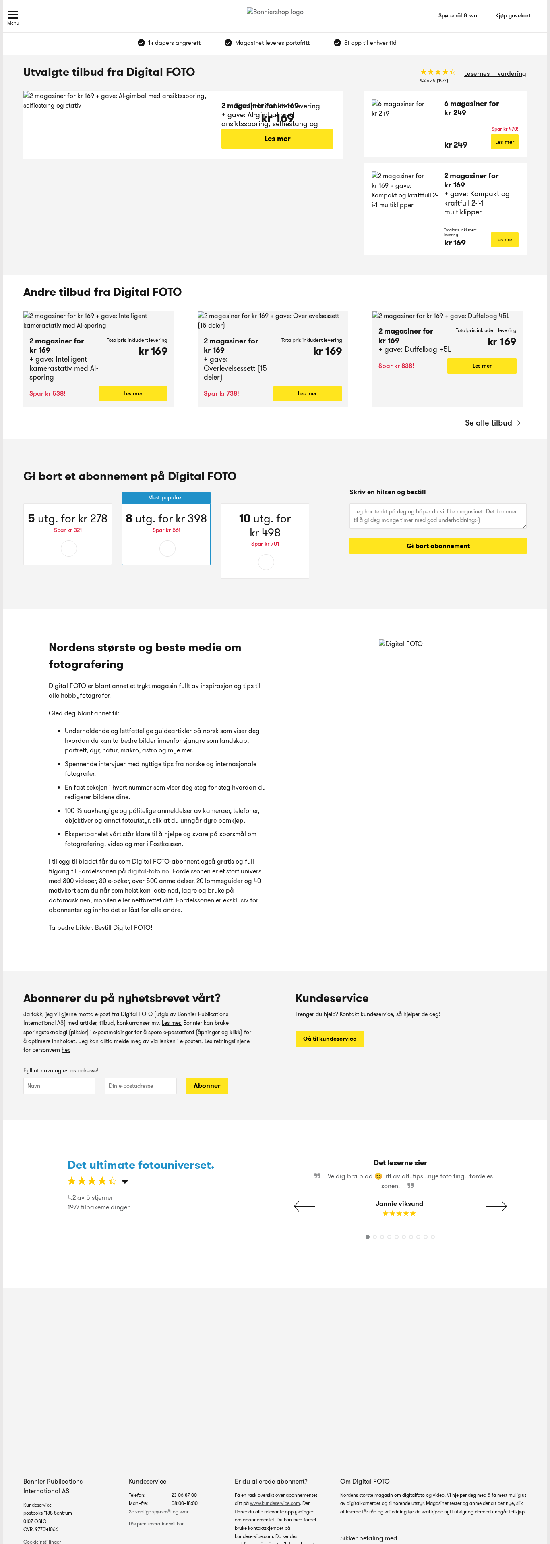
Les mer (278, 138)
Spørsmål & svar (458, 15)
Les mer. (172, 1023)
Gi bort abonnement (438, 546)
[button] (496, 1207)
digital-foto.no (148, 871)
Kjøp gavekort (513, 15)
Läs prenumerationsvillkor (156, 1523)
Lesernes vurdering (495, 73)
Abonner (207, 1085)
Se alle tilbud (488, 422)
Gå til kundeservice (329, 1039)
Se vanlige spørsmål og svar (158, 1511)
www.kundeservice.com (275, 1503)
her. (66, 1050)
